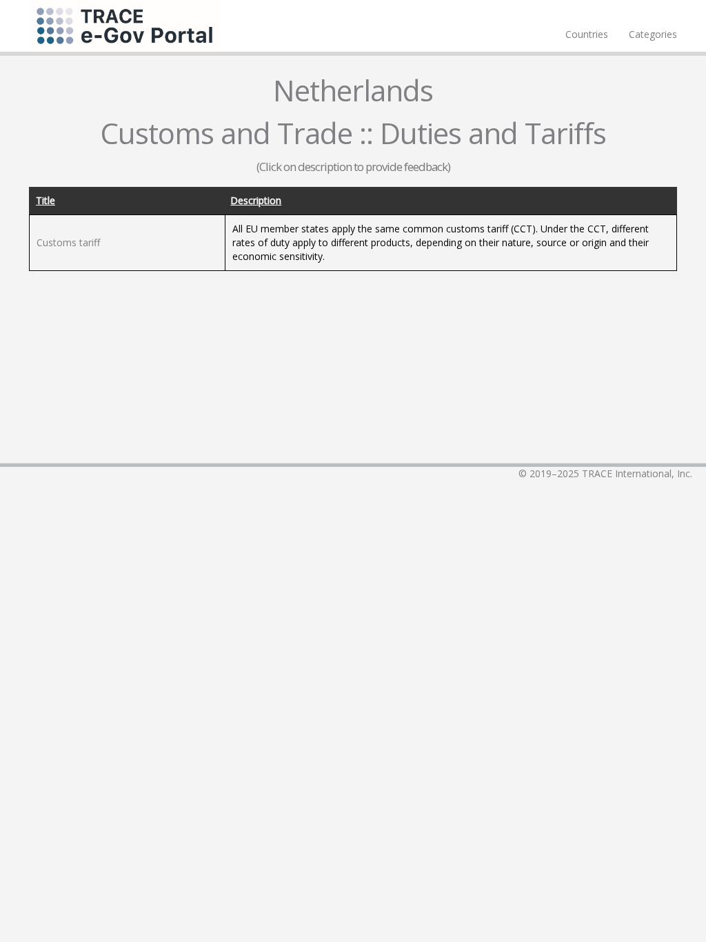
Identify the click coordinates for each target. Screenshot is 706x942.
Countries (586, 34)
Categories (653, 34)
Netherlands (353, 90)
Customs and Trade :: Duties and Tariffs (353, 132)
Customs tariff (68, 242)
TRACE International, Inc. (637, 473)
